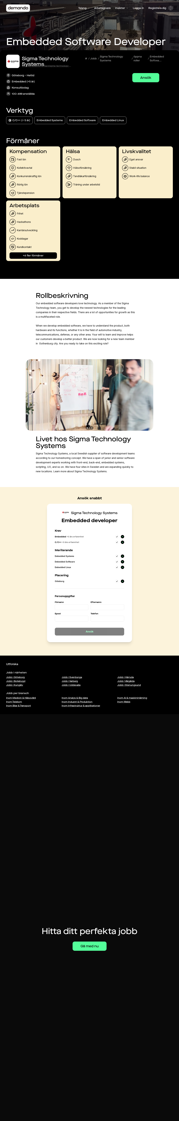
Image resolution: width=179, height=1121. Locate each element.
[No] (122, 536)
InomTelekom (14, 701)
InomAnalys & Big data (75, 697)
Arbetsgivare (102, 8)
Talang (82, 8)
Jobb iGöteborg (15, 677)
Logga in (138, 8)
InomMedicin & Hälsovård (21, 697)
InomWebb (123, 701)
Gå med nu (90, 946)
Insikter (120, 8)
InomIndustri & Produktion (77, 701)
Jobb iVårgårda (126, 681)
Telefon (94, 613)
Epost (58, 613)
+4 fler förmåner (33, 255)
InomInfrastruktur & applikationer (81, 705)
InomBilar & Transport (18, 705)
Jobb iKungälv (14, 685)
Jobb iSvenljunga (72, 677)
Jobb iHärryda (125, 677)
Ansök (145, 77)
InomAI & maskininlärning (132, 697)
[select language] (170, 8)
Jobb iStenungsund (129, 685)
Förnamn (59, 602)
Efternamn (96, 602)
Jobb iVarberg (70, 681)
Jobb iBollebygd (15, 681)
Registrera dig (157, 8)
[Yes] (117, 536)
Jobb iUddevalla (71, 685)
